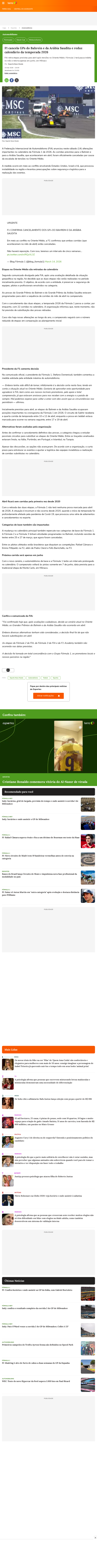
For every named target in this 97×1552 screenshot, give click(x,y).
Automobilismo (27, 28)
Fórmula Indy (7, 798)
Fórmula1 (8, 39)
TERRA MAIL (6, 9)
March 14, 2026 (53, 261)
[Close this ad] (95, 1537)
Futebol (45, 678)
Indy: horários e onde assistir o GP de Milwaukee (25, 819)
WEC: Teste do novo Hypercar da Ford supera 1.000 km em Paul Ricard (36, 1381)
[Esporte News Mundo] (8, 670)
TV (15, 1076)
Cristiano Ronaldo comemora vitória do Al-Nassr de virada (45, 782)
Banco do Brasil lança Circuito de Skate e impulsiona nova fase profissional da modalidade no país (39, 875)
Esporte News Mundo (16, 678)
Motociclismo (35, 39)
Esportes (14, 28)
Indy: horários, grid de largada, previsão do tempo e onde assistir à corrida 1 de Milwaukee (40, 802)
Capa (4, 28)
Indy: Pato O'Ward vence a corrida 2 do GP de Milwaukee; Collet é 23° (35, 1326)
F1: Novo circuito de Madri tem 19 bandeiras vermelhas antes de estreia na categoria (38, 857)
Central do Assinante (23, 9)
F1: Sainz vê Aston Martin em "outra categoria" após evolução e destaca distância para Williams (40, 893)
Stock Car (20, 39)
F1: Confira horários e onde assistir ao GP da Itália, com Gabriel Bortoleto (37, 1290)
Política (18, 1134)
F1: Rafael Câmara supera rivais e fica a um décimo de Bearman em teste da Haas (40, 837)
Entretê (17, 1173)
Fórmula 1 (6, 835)
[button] (3, 3)
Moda (16, 1057)
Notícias (18, 1193)
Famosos (18, 1115)
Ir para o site (12, 3)
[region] (48, 1546)
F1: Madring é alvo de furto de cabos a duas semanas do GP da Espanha (36, 1363)
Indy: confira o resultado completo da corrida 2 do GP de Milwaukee (35, 1308)
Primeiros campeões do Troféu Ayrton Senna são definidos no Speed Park (37, 1344)
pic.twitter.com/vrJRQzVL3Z (21, 254)
